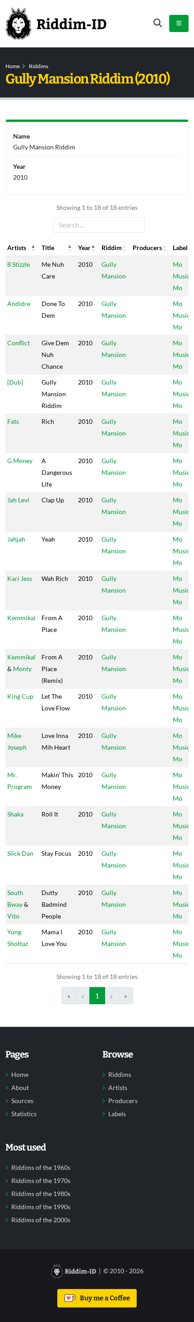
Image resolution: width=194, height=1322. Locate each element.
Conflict (18, 343)
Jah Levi (18, 500)
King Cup (20, 696)
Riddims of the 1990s (40, 1207)
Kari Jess (19, 578)
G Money (19, 460)
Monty (22, 669)
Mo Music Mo (181, 276)
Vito (13, 916)
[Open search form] (157, 23)
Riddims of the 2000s (40, 1220)
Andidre (18, 303)
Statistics (24, 1114)
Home (12, 66)
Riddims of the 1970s (40, 1180)
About (20, 1087)
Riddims (38, 66)
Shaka (15, 814)
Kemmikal (21, 618)
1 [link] (97, 996)
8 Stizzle (18, 264)
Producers (123, 1100)
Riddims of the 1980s (40, 1193)
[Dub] (15, 382)
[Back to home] (55, 23)
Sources (22, 1100)
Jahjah (16, 539)
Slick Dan (20, 853)
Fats (13, 421)
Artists (117, 1087)
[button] (33, 247)
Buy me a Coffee (103, 1298)
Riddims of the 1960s (40, 1167)
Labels (117, 1114)
